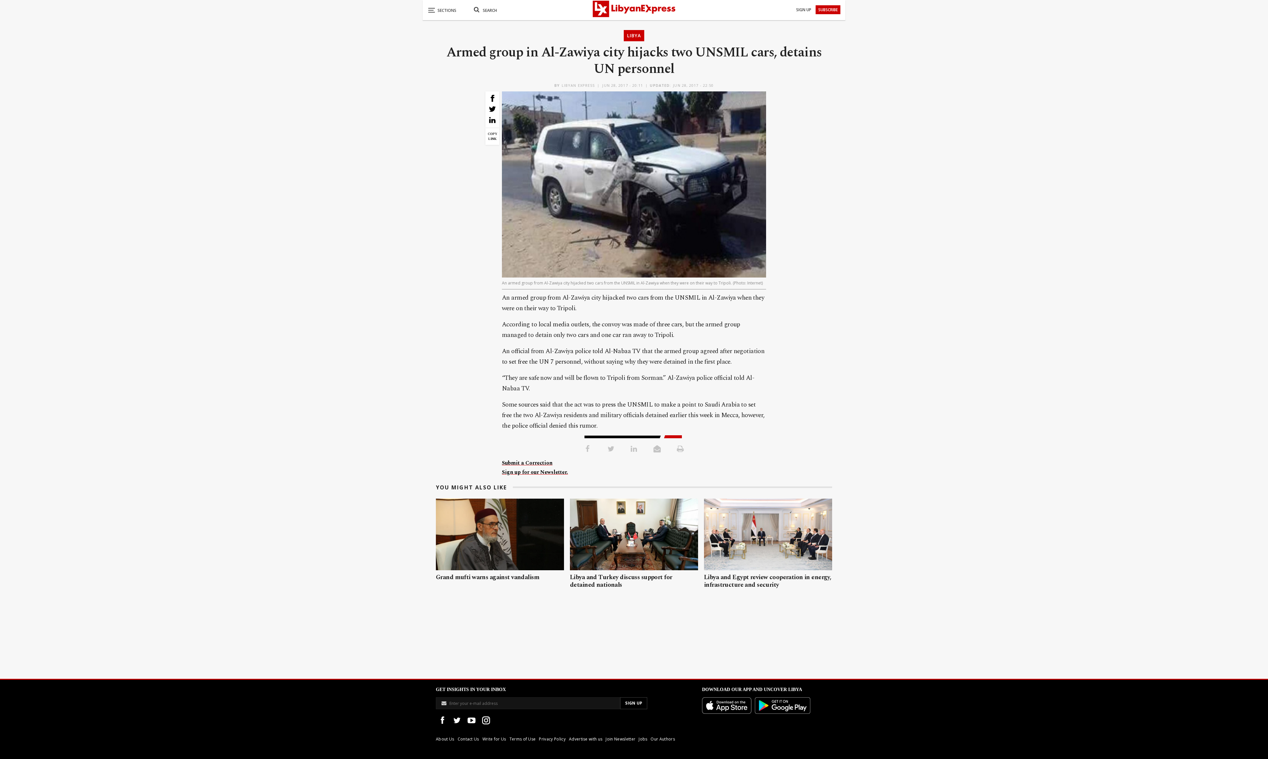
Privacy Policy (552, 739)
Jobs (643, 739)
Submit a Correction (527, 463)
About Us (445, 739)
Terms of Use (523, 739)
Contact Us (468, 739)
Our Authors (663, 739)
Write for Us (494, 739)
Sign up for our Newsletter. (535, 472)
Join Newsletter (620, 739)
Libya (634, 35)
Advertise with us (585, 739)
